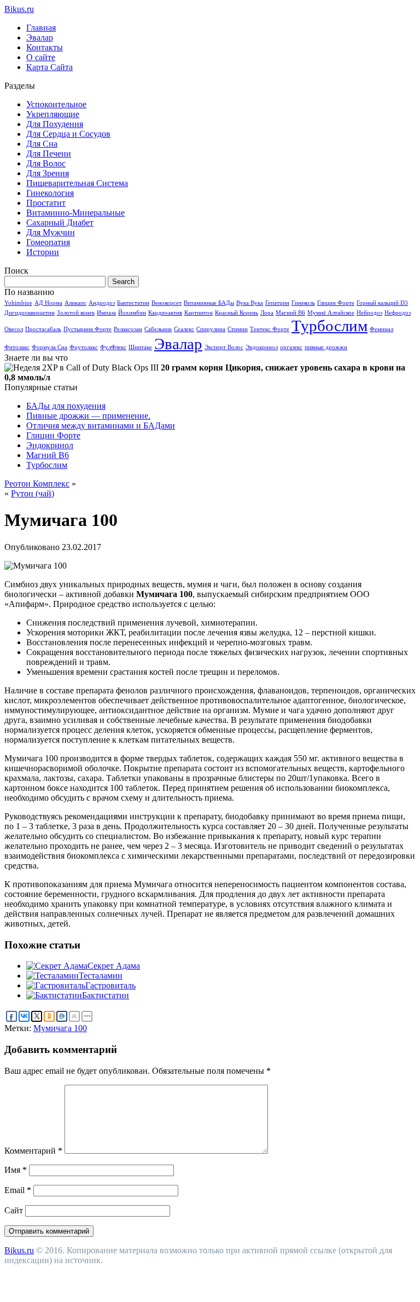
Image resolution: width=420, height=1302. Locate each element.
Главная (41, 27)
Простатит (46, 202)
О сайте (40, 57)
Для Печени (48, 153)
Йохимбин (132, 313)
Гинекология (50, 193)
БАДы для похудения (66, 405)
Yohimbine (18, 303)
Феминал (381, 329)
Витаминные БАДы (209, 303)
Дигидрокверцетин (29, 313)
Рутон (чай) (32, 493)
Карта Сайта (49, 67)
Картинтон (198, 313)
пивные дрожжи (326, 347)
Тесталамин (100, 975)
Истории (42, 252)
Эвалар (39, 37)
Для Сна (41, 143)
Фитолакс (17, 347)
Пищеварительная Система (77, 183)
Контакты (44, 47)
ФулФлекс (113, 347)
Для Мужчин (50, 232)
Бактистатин (133, 303)
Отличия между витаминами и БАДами (100, 425)
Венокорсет (166, 303)
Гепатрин (277, 303)
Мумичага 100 (60, 1028)
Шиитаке (140, 347)
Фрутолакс (83, 347)
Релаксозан (128, 329)
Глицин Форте (335, 303)
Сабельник (158, 329)
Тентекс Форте (269, 329)
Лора (266, 313)
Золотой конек (76, 313)
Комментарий (33, 1150)
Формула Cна (49, 347)
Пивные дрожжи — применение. (88, 415)
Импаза (106, 313)
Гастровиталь (110, 985)
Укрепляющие (52, 114)
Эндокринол (262, 347)
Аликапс (75, 303)
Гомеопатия (48, 242)
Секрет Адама (114, 965)
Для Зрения (47, 173)
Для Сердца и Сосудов (68, 133)
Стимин (238, 329)
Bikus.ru (19, 9)
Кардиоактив (165, 313)
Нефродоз (397, 313)
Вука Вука (249, 303)
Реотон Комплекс (36, 483)
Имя (15, 1169)
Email (17, 1190)
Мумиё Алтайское (330, 313)
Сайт (13, 1210)
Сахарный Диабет (60, 222)
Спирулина (210, 329)
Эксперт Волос (224, 347)
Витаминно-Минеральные (75, 212)
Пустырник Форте (87, 329)
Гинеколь (303, 303)
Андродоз (102, 303)
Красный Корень (236, 313)
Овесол (13, 329)
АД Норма (48, 303)
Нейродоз (369, 313)
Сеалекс (184, 329)
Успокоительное (56, 104)
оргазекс (291, 347)
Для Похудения (54, 124)
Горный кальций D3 (382, 303)
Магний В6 (290, 313)
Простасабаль (43, 329)
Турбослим (329, 325)
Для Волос (46, 163)
